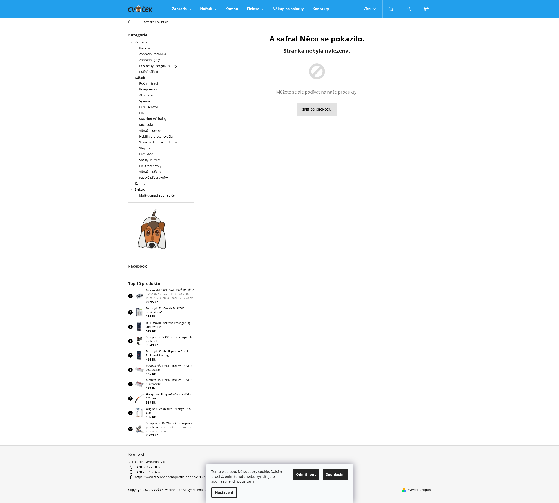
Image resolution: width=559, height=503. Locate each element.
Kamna (140, 183)
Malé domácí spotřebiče (157, 195)
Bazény (144, 48)
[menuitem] (182, 9)
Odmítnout (306, 474)
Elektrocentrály (150, 166)
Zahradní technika (152, 54)
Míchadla (146, 125)
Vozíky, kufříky (149, 160)
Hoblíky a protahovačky (156, 136)
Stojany (144, 148)
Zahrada (141, 42)
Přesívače (146, 154)
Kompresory (148, 89)
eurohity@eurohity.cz (150, 462)
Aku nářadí (147, 95)
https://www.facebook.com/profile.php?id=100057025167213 (179, 477)
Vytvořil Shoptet (419, 490)
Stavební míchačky (152, 119)
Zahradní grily (149, 60)
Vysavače (145, 101)
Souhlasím (335, 474)
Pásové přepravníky (153, 177)
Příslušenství (148, 107)
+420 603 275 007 (147, 467)
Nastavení (224, 492)
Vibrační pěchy (150, 171)
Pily (141, 113)
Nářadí (140, 78)
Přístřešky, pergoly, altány (158, 66)
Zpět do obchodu (316, 109)
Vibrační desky (150, 130)
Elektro (140, 189)
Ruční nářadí (148, 72)
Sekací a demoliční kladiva (158, 142)
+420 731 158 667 (147, 472)
